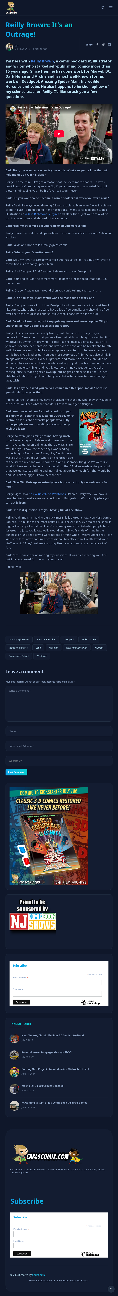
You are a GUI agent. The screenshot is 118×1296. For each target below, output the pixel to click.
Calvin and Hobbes (46, 639)
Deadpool (69, 639)
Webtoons (42, 656)
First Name (18, 989)
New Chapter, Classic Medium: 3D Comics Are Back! (53, 1035)
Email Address (20, 977)
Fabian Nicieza (89, 639)
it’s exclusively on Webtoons (47, 494)
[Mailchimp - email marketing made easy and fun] (90, 1005)
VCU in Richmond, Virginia (42, 214)
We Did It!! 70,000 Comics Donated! (43, 1086)
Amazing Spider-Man (19, 639)
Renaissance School (19, 656)
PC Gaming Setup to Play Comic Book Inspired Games (54, 1102)
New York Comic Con (76, 647)
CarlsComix (38, 1275)
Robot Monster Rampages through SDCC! (47, 1052)
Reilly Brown (42, 61)
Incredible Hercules (18, 647)
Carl (16, 45)
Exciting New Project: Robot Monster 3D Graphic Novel (55, 1069)
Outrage (99, 647)
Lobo (38, 647)
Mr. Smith (53, 647)
